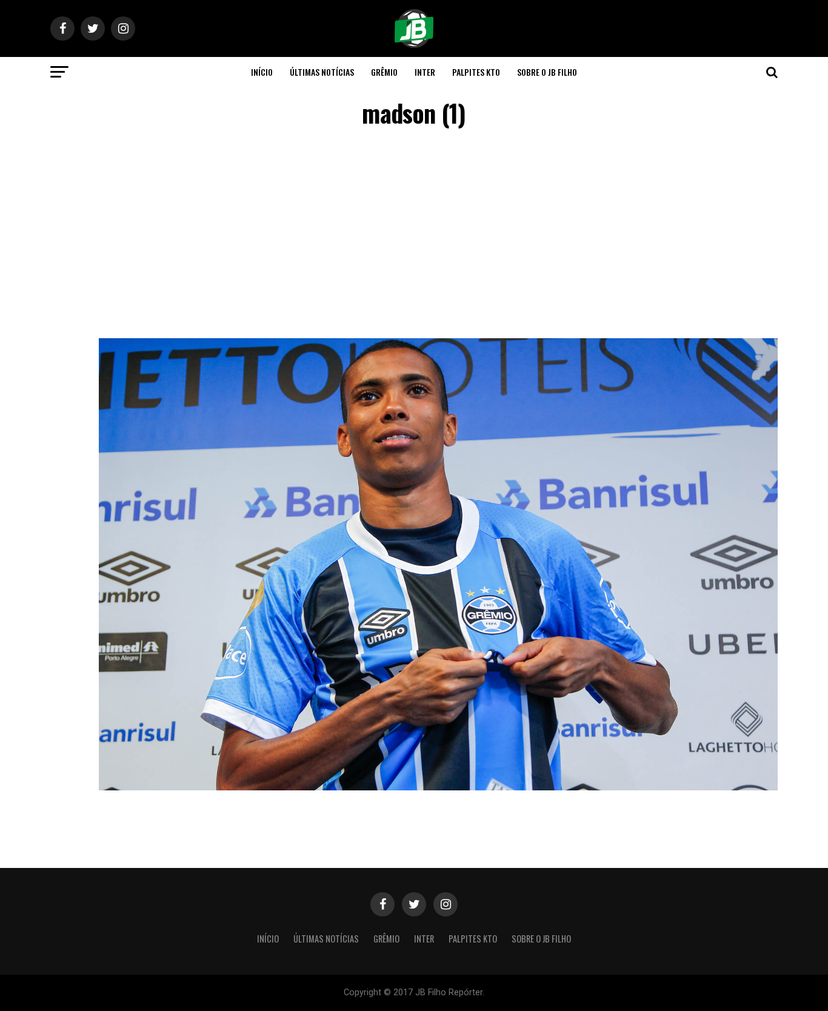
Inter (425, 71)
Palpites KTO (476, 71)
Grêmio (384, 71)
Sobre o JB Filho (547, 71)
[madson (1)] (438, 787)
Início (262, 71)
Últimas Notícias (322, 71)
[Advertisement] (414, 235)
